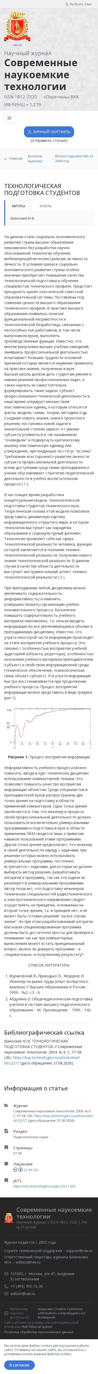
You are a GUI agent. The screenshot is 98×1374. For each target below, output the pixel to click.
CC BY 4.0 (31, 1170)
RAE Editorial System (37, 1327)
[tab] (18, 206)
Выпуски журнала (35, 159)
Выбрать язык (81, 4)
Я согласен (19, 1364)
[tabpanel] (49, 219)
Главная (15, 158)
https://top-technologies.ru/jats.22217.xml (44, 1186)
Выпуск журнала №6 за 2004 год (74, 159)
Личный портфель (52, 131)
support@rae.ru (79, 1250)
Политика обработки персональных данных (38, 1332)
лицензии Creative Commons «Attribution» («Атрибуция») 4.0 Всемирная (61, 1313)
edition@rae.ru (28, 1262)
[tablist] (49, 206)
